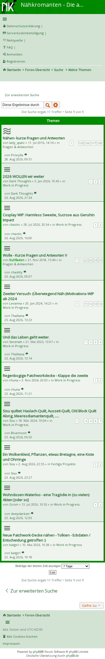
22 (86, 260)
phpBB (37, 652)
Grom (13, 504)
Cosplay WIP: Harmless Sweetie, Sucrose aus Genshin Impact (49, 217)
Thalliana (17, 316)
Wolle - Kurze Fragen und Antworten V (35, 255)
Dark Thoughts (20, 181)
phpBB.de (72, 656)
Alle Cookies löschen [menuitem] (22, 636)
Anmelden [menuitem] (14, 54)
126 (87, 143)
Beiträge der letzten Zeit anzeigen (38, 566)
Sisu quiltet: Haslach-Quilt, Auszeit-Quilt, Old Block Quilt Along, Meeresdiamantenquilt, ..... (49, 413)
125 (81, 143)
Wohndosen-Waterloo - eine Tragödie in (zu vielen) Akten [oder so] (46, 497)
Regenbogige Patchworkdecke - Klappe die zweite (45, 375)
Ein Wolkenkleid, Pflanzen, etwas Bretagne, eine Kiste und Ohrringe (48, 457)
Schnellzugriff (51, 19)
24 (95, 260)
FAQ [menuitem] (10, 47)
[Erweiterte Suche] (56, 105)
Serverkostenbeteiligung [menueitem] (25, 33)
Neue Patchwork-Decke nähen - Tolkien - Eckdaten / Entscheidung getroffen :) (46, 538)
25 (100, 260)
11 (86, 304)
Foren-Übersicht (37, 70)
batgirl (14, 545)
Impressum (11, 643)
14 (100, 304)
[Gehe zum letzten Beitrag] (25, 155)
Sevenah (15, 342)
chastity (16, 272)
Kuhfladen (16, 260)
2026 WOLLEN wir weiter (23, 176)
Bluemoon (19, 433)
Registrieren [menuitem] (16, 61)
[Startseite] (9, 2)
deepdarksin (20, 513)
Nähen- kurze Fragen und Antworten (34, 137)
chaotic (14, 224)
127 (93, 143)
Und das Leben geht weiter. (26, 337)
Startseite (14, 70)
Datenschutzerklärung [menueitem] (23, 26)
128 (99, 143)
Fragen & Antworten (18, 147)
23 (90, 260)
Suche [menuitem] (5, 77)
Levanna (15, 303)
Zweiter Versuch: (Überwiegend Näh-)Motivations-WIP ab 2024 (48, 296)
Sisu (12, 420)
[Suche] (47, 105)
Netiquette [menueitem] (15, 40)
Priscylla (17, 155)
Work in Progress (15, 185)
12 (90, 304)
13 (95, 304)
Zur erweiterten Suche (22, 95)
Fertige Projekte (63, 464)
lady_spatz (17, 142)
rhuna (13, 380)
